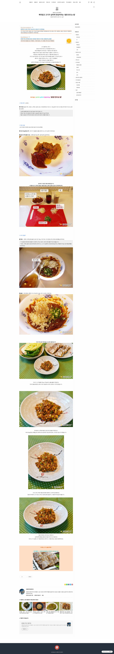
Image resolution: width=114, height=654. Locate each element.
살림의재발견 (78, 92)
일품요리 (36, 2)
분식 (77, 72)
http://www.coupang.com (26, 27)
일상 (80, 2)
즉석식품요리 (68, 2)
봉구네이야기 (78, 95)
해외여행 (78, 87)
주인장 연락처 (77, 27)
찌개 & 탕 (78, 37)
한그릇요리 (54, 2)
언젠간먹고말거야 (29, 589)
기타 (77, 49)
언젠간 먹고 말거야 (26, 623)
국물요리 (31, 2)
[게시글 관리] (25, 577)
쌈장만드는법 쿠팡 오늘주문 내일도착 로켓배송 (32, 29)
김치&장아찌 (78, 57)
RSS (43, 595)
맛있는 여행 (75, 2)
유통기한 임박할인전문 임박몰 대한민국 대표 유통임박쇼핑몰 (36, 39)
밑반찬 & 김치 (42, 2)
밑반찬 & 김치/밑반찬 (57, 12)
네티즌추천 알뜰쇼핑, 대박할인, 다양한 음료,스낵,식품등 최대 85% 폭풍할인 (37, 40)
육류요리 (78, 44)
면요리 (77, 67)
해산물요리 (78, 47)
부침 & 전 (48, 2)
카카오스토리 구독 (29, 595)
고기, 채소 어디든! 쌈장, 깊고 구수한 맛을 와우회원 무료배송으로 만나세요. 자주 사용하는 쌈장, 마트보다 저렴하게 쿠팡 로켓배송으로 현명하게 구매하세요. (46, 32)
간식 (77, 75)
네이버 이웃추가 (37, 595)
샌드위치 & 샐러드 (61, 2)
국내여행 (78, 85)
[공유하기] (24, 577)
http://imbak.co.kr (24, 36)
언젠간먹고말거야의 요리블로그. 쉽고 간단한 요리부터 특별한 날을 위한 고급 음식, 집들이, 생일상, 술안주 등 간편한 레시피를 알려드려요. (44, 626)
